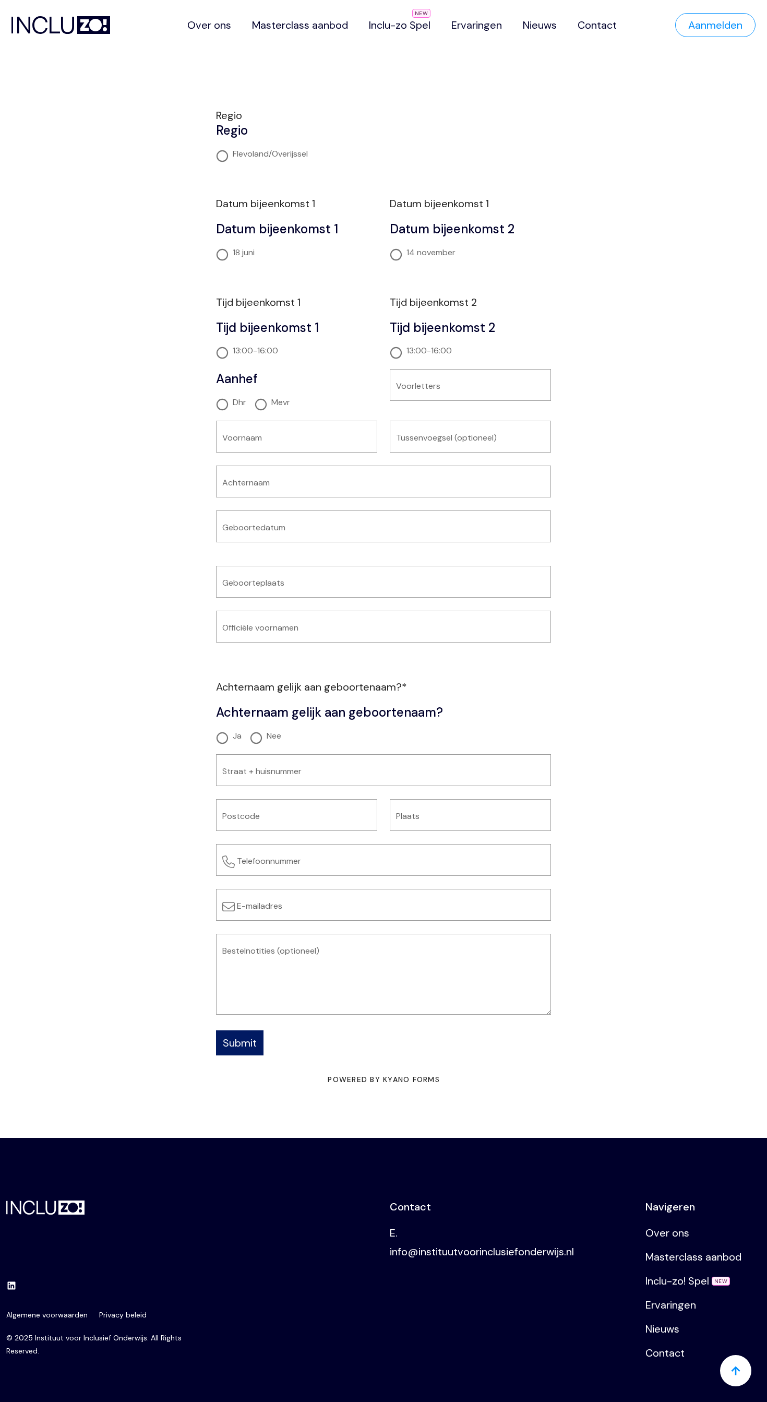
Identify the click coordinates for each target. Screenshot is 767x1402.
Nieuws (540, 25)
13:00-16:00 (255, 351)
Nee (274, 736)
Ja (237, 736)
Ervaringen (476, 25)
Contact (597, 25)
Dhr (239, 402)
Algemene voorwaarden (47, 1315)
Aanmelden (715, 25)
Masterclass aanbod (300, 25)
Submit (240, 1043)
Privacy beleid (123, 1315)
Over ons (209, 25)
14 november (431, 252)
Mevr (280, 402)
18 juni (244, 252)
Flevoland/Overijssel (270, 154)
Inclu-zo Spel (399, 25)
